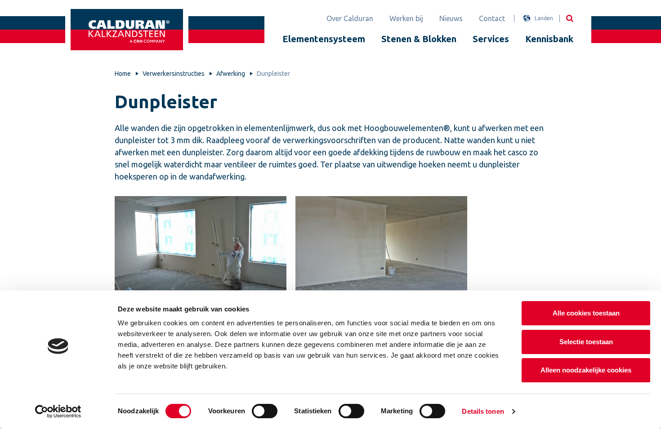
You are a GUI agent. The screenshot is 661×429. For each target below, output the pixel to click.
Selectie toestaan (586, 342)
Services (491, 39)
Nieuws (451, 18)
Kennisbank (549, 39)
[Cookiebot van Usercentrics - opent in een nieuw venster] (58, 411)
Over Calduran (349, 18)
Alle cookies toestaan (586, 313)
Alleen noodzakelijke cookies (585, 370)
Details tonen (483, 411)
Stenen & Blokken (418, 39)
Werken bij (406, 18)
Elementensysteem (323, 39)
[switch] (264, 411)
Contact (492, 18)
